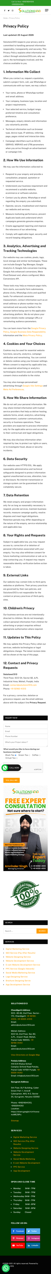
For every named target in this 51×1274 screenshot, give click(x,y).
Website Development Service (20, 961)
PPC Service (19, 1167)
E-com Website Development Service (23, 965)
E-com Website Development (26, 1163)
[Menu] (46, 10)
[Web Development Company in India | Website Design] (29, 10)
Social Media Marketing (24, 1159)
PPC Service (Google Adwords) (20, 969)
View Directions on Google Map (25, 1055)
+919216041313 (28, 2)
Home (5, 18)
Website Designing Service (18, 957)
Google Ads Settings (33, 385)
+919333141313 (17, 4)
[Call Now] (5, 767)
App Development (21, 1171)
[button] (6, 1268)
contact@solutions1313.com (23, 685)
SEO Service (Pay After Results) (20, 953)
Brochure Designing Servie (18, 980)
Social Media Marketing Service (20, 973)
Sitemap (15, 1120)
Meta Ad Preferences (13, 389)
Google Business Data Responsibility (28, 332)
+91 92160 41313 (18, 688)
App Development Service (18, 984)
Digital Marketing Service (17, 949)
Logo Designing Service (17, 977)
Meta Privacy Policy (32, 335)
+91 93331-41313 (24, 1019)
